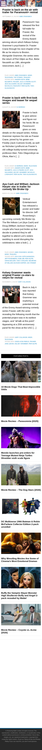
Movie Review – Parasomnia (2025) (19, 421)
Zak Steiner (31, 263)
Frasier (16, 82)
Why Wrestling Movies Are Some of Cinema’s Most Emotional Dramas (20, 559)
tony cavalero (22, 261)
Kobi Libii (21, 258)
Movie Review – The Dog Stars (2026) (21, 490)
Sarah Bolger (10, 261)
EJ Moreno (19, 166)
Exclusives (25, 673)
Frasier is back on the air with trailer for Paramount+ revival (20, 11)
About (26, 704)
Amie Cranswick (21, 75)
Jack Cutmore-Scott (28, 82)
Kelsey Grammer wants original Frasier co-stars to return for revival (18, 275)
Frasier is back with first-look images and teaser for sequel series (19, 100)
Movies (30, 252)
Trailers (26, 77)
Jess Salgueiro (11, 84)
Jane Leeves (9, 344)
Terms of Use (28, 739)
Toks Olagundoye (30, 174)
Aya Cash (18, 256)
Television (9, 77)
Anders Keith (20, 79)
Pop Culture (26, 677)
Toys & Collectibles (25, 696)
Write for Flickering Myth (26, 716)
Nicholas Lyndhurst (13, 86)
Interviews (26, 669)
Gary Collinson (21, 337)
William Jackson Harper (16, 263)
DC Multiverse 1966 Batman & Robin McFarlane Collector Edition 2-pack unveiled (20, 524)
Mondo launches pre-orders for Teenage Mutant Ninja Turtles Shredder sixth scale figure (17, 455)
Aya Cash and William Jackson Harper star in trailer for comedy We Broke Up (20, 187)
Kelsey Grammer (24, 84)
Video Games (26, 692)
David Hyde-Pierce (22, 341)
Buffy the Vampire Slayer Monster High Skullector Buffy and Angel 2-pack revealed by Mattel (19, 596)
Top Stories (18, 77)
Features (25, 661)
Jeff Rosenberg (11, 258)
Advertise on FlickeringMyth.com (25, 712)
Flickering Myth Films (25, 700)
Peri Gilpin (25, 86)
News (30, 75)
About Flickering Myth (26, 708)
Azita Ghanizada (28, 256)
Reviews (25, 657)
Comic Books (25, 688)
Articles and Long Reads (25, 664)
